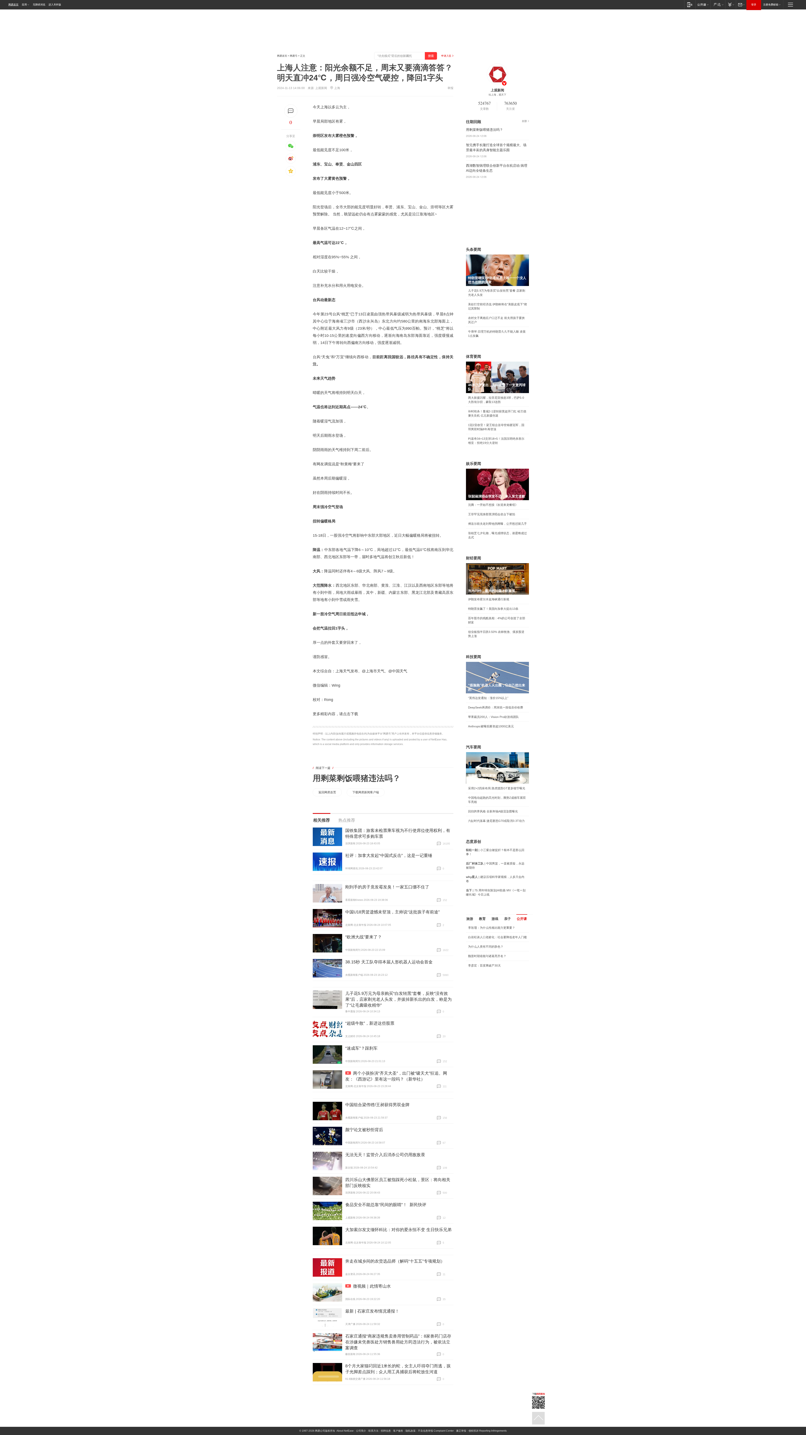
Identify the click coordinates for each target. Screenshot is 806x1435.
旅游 (469, 919)
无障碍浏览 (39, 4)
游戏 (495, 919)
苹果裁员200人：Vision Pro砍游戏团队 (493, 717)
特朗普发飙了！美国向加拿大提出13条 (493, 608)
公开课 (522, 919)
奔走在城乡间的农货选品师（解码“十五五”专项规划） (395, 1261)
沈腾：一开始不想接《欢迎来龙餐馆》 (493, 504)
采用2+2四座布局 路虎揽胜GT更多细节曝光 (496, 788)
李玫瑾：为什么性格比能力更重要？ (491, 927)
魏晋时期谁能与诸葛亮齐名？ (487, 956)
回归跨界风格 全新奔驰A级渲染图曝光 (493, 811)
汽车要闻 (473, 747)
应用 (24, 4)
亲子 (507, 919)
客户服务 (398, 1430)
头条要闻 (473, 249)
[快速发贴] (290, 111)
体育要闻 (473, 356)
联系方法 (373, 1430)
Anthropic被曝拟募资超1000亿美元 (491, 726)
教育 (482, 919)
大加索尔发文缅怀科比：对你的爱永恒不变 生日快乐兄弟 (398, 1229)
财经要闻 (473, 558)
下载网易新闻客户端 (365, 792)
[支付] (730, 4)
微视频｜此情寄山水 (372, 1286)
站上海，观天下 (497, 94)
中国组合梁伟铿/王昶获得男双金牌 (377, 1104)
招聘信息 (386, 1430)
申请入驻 (446, 56)
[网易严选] (717, 4)
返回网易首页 (327, 792)
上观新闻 (321, 88)
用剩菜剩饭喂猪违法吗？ (356, 778)
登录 (753, 4)
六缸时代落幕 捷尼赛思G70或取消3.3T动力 (496, 820)
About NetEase (345, 1430)
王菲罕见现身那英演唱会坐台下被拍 (491, 514)
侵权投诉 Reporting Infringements (487, 1430)
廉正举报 (461, 1430)
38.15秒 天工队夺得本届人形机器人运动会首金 (389, 962)
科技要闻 (473, 657)
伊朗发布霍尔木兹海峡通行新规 (488, 599)
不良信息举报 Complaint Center (436, 1430)
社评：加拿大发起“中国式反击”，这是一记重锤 (388, 855)
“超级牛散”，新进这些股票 (369, 1023)
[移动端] (689, 4)
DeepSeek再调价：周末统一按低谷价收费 (495, 707)
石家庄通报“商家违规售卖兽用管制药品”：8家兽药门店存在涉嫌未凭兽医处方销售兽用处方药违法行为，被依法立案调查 (398, 1342)
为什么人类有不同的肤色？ (485, 946)
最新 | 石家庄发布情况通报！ (372, 1311)
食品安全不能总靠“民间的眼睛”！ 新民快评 (385, 1204)
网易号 (293, 55)
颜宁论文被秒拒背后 (364, 1129)
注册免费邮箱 (770, 4)
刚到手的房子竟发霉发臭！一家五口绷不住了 (387, 887)
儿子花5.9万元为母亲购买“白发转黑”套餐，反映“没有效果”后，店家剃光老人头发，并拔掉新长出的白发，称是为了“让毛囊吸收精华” (398, 999)
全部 (524, 121)
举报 (450, 88)
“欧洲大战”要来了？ (363, 937)
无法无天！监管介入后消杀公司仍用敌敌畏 (385, 1154)
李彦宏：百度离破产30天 (484, 965)
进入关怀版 (54, 4)
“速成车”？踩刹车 (361, 1048)
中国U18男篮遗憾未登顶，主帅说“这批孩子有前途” (392, 912)
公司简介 (361, 1430)
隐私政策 (411, 1430)
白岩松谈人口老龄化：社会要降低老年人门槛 (497, 937)
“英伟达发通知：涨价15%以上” (488, 698)
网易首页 (13, 4)
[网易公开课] (702, 4)
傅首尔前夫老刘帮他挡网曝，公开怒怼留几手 (497, 523)
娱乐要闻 (473, 464)
